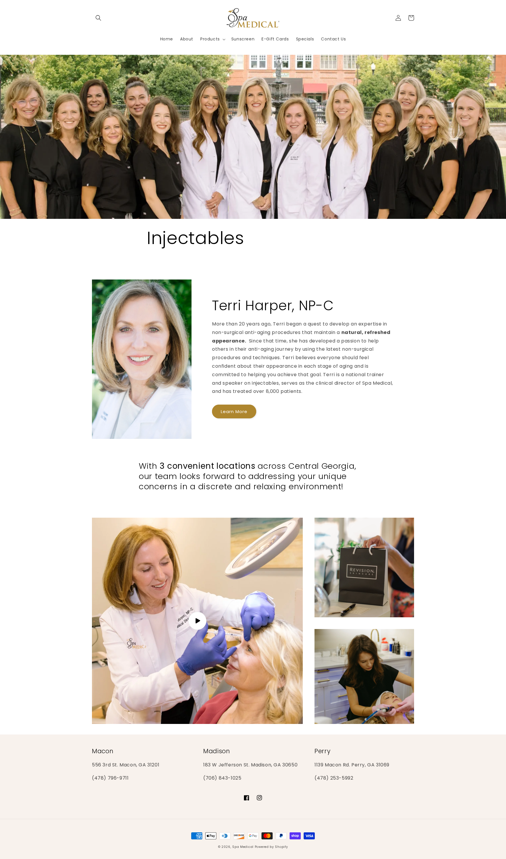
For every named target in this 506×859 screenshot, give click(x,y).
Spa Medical (243, 847)
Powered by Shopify (271, 847)
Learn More (234, 411)
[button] (98, 17)
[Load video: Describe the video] (197, 621)
